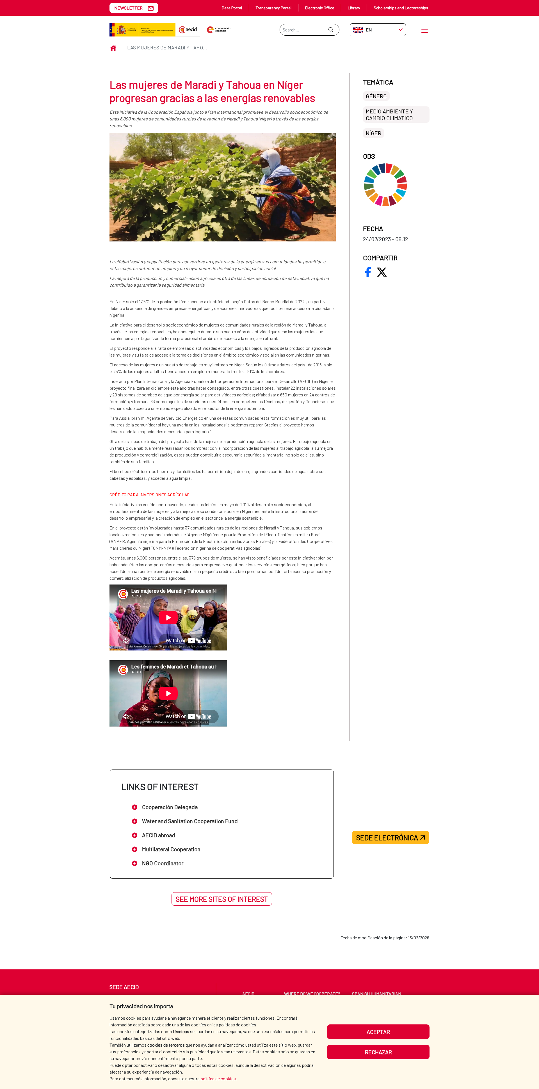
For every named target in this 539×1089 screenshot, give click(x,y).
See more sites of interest (222, 899)
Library (354, 7)
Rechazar (378, 1052)
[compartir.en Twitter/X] (382, 272)
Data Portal (232, 7)
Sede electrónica (387, 837)
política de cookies (218, 1078)
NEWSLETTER (128, 7)
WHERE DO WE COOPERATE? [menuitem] (312, 993)
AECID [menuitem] (248, 993)
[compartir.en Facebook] (368, 272)
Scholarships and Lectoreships (401, 7)
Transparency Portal (273, 7)
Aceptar (378, 1031)
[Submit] (330, 30)
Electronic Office (319, 7)
